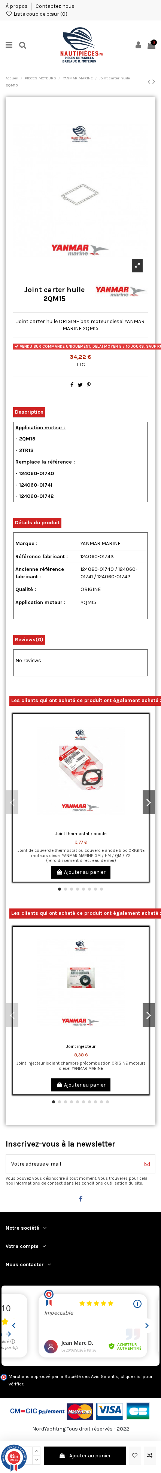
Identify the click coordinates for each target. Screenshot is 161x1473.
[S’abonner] (147, 1164)
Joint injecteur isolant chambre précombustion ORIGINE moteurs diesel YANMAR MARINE (81, 1066)
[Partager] (71, 385)
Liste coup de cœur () (39, 14)
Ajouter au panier (90, 1456)
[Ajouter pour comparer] (150, 1456)
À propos (17, 6)
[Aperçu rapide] (143, 751)
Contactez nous (55, 6)
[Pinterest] (89, 385)
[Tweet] (80, 385)
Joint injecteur (80, 1046)
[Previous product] (150, 81)
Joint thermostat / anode (81, 833)
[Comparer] (143, 738)
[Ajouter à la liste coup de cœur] (135, 1456)
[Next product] (153, 81)
